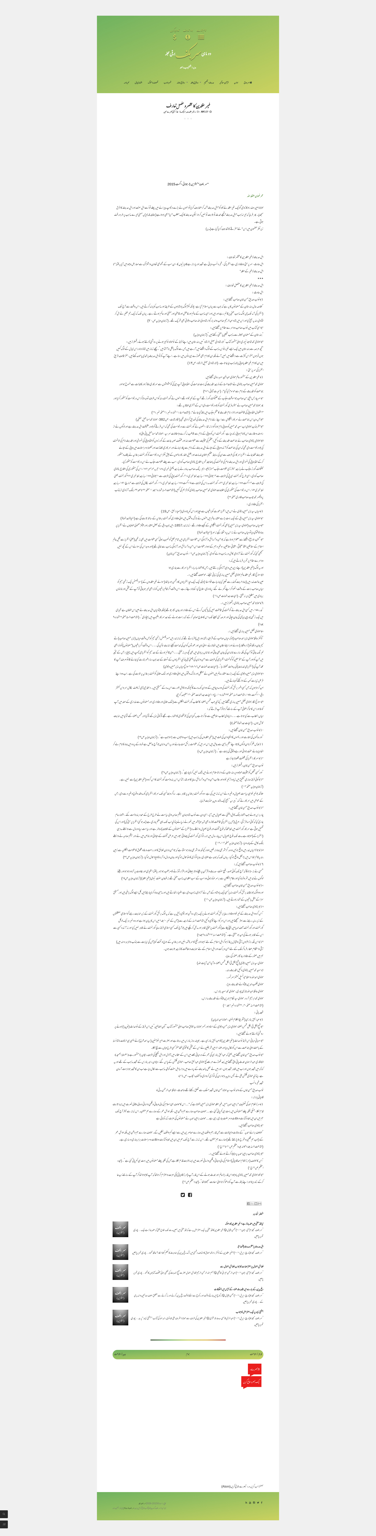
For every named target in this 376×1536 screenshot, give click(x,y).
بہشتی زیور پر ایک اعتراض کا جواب (249, 1312)
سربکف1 (182, 111)
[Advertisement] (188, 148)
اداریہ (236, 83)
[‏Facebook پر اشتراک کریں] (248, 1204)
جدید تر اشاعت (120, 1354)
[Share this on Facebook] (190, 1195)
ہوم (188, 1354)
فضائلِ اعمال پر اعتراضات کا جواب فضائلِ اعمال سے (241, 1267)
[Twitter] (258, 1503)
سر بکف (188, 53)
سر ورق (246, 83)
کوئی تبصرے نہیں (169, 111)
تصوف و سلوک (153, 83)
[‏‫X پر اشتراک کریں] (252, 1204)
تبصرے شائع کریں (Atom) (234, 1487)
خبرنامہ (126, 83)
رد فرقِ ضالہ (181, 83)
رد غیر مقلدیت (191, 111)
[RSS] (246, 1503)
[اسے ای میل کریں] (260, 1204)
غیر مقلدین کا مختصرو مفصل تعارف (188, 105)
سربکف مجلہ (142, 1504)
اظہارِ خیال (138, 83)
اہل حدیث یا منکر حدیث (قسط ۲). (250, 1247)
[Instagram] (254, 1503)
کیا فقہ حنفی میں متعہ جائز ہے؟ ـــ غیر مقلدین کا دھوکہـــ (244, 1224)
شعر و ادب (167, 83)
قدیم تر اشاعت (256, 1354)
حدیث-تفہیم (209, 83)
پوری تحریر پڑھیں (139, 1253)
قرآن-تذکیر (224, 83)
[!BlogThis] (256, 1204)
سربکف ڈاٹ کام (128, 1508)
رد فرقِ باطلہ (194, 83)
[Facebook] (261, 1503)
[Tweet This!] (183, 1195)
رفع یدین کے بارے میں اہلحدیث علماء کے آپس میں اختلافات (238, 1289)
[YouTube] (250, 1503)
